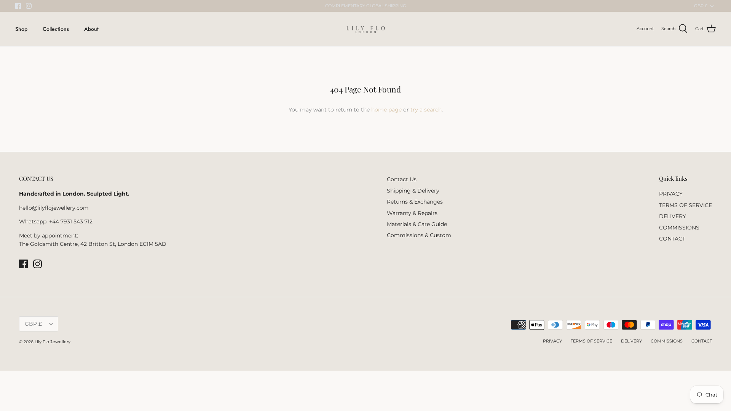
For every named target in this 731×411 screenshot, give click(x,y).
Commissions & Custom (419, 235)
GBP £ (700, 5)
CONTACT (672, 238)
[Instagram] (29, 6)
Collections (56, 29)
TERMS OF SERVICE (685, 205)
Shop (21, 29)
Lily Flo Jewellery (52, 341)
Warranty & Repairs (412, 213)
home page (386, 109)
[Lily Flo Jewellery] (365, 28)
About (91, 29)
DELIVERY (672, 216)
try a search (426, 109)
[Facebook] (18, 6)
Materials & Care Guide (417, 224)
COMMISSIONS (679, 227)
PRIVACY (671, 193)
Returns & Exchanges (415, 201)
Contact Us (402, 179)
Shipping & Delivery (413, 190)
